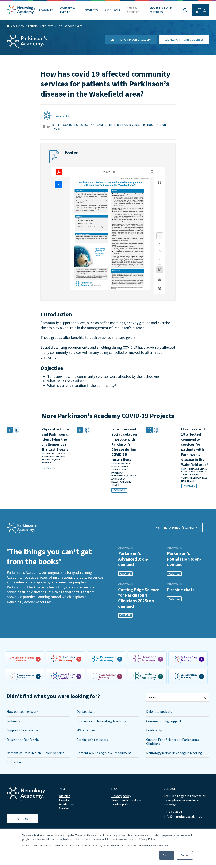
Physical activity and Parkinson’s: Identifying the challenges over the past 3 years (55, 439)
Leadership (154, 730)
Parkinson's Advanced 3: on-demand (133, 559)
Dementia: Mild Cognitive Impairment (104, 753)
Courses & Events (67, 10)
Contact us (14, 762)
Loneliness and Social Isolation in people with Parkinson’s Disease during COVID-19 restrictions (124, 444)
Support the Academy (22, 730)
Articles (64, 796)
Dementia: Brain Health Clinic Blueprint (35, 753)
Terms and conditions (127, 800)
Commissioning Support (163, 721)
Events (64, 800)
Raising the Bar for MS (23, 739)
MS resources (86, 730)
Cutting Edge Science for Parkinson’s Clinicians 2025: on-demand (138, 598)
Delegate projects (159, 711)
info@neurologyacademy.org (184, 817)
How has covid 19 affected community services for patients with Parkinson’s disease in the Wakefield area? (194, 447)
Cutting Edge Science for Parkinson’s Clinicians (172, 741)
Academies (46, 10)
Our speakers (86, 711)
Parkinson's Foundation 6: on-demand (184, 559)
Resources (112, 10)
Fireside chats (180, 589)
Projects (91, 10)
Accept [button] (167, 855)
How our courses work (22, 711)
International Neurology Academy (101, 721)
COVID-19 (62, 115)
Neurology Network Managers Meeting (174, 753)
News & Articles (133, 10)
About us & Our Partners (160, 10)
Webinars (13, 721)
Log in (198, 10)
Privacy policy (121, 796)
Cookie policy (121, 804)
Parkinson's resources (92, 739)
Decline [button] (184, 855)
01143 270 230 (174, 812)
